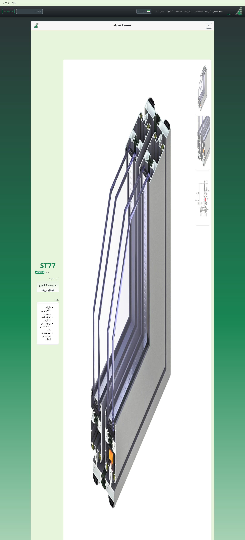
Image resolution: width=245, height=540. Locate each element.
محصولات (198, 11)
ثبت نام (6, 2)
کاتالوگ (170, 11)
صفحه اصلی (217, 11)
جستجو (9, 11)
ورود (13, 2)
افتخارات (178, 11)
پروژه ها (187, 11)
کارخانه (208, 11)
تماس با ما (159, 11)
